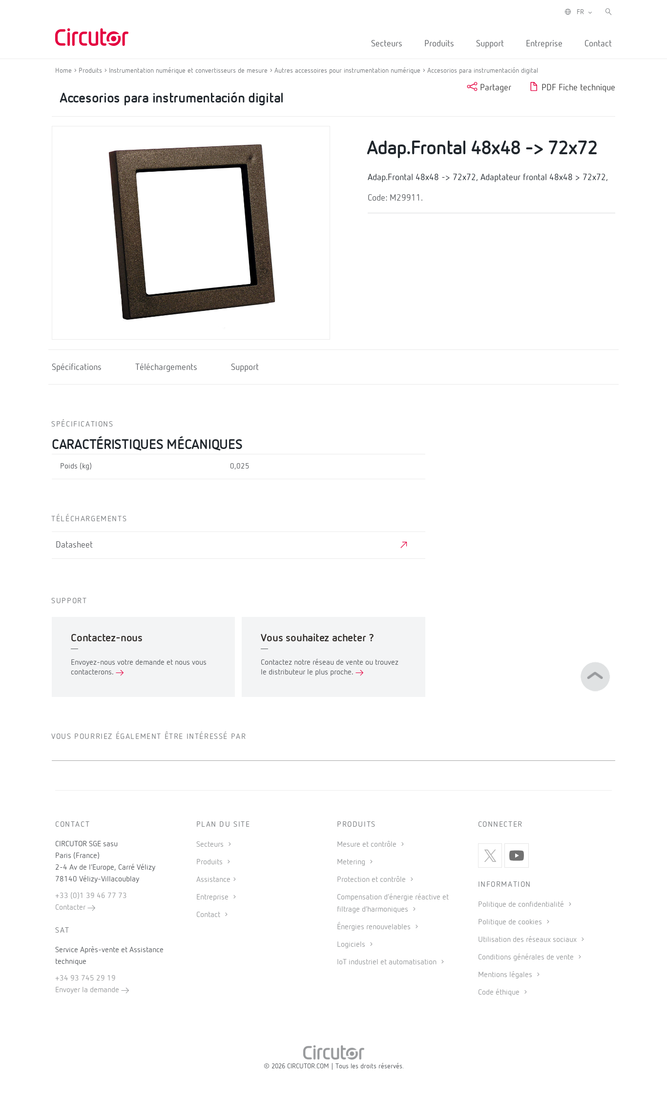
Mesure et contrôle (367, 845)
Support (490, 44)
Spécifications (77, 367)
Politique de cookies (511, 922)
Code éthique (499, 993)
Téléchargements (166, 367)
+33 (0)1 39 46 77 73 (91, 896)
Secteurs (386, 44)
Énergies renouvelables (375, 927)
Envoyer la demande (88, 990)
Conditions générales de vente (527, 957)
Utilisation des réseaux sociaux (528, 940)
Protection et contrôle (372, 880)
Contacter (71, 908)
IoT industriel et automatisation (387, 962)
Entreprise (544, 44)
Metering (352, 862)
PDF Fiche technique (577, 87)
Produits (439, 44)
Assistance (213, 880)
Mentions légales (506, 975)
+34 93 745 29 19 (85, 978)
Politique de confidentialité (522, 905)
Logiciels (352, 945)
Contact (598, 44)
